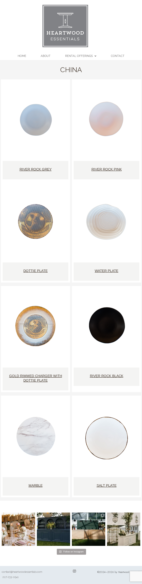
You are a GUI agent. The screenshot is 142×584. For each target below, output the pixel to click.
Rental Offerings (79, 56)
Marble (36, 485)
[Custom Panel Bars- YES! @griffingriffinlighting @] (123, 529)
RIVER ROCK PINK (106, 169)
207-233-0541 (10, 577)
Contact (118, 56)
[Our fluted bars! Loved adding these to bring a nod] (88, 529)
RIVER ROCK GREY (36, 169)
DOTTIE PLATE (35, 271)
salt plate (107, 485)
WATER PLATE (106, 271)
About (46, 56)
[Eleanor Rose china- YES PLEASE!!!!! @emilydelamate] (18, 529)
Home (22, 56)
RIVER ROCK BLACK (106, 376)
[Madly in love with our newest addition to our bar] (53, 529)
